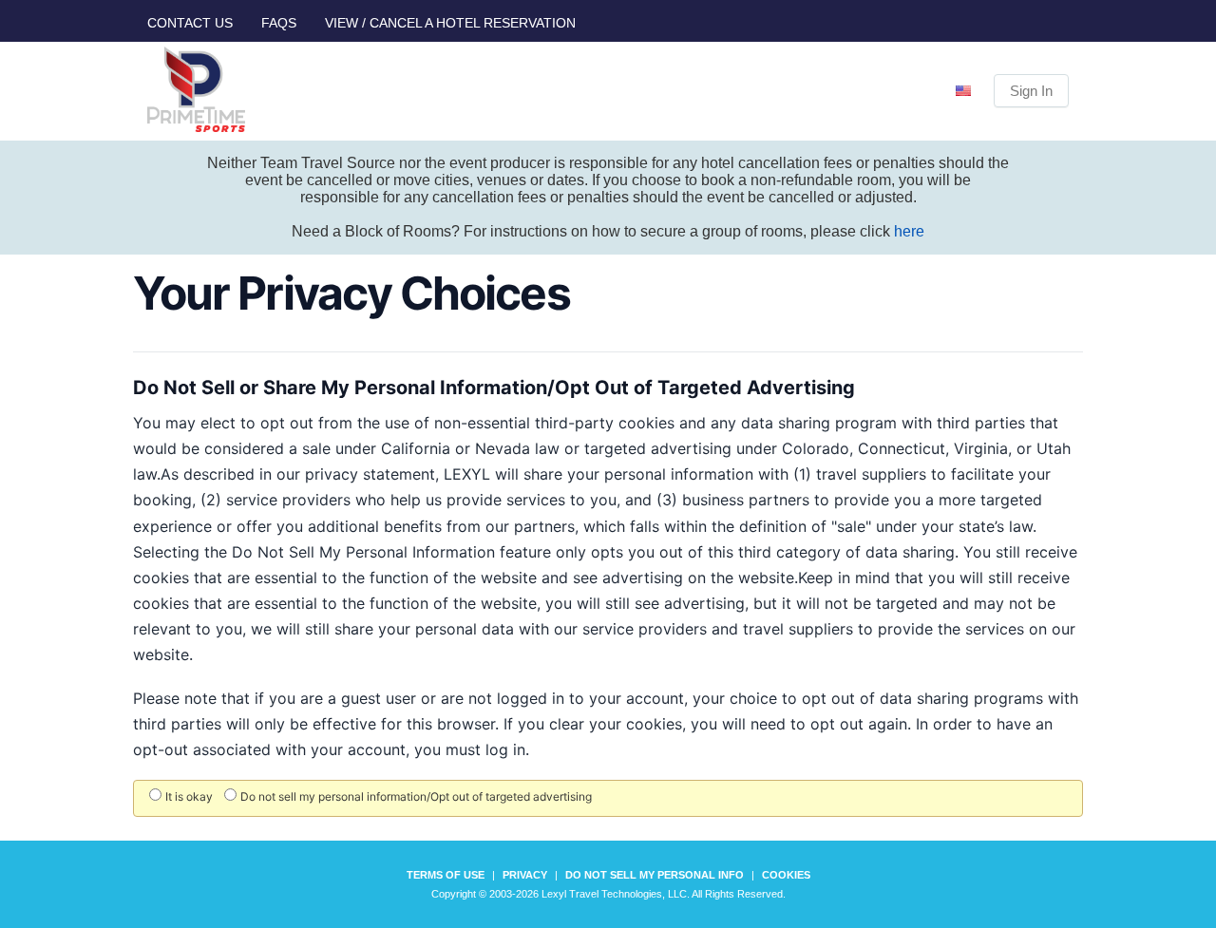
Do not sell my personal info (654, 875)
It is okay (189, 796)
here (909, 231)
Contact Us (190, 22)
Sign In (1031, 91)
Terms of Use (445, 875)
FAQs (278, 22)
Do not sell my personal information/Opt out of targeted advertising (416, 796)
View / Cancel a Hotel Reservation (450, 22)
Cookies (786, 875)
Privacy (525, 875)
